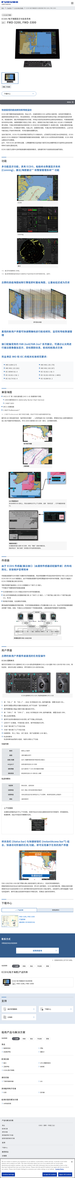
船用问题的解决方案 (8, 1138)
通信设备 (5, 1132)
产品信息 (9, 8)
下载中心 (5, 1148)
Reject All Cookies (65, 1174)
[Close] (72, 1162)
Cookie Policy (59, 1169)
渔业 (3, 1125)
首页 (3, 8)
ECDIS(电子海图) (18, 8)
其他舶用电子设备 (7, 1135)
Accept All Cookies (50, 1174)
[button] (10, 78)
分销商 (4, 1156)
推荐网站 (5, 1152)
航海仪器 (5, 1129)
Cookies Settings (8, 1174)
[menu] (72, 3)
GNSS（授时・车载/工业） (47, 1125)
